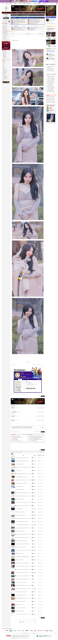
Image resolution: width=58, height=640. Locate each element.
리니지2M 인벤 (4, 37)
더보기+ (26, 434)
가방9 (20, 391)
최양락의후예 (34, 515)
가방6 (18, 391)
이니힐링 (23, 376)
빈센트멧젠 (34, 502)
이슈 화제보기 (42, 17)
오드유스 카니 (19, 604)
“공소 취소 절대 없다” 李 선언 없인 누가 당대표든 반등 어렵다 (24, 614)
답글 (43, 414)
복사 (14, 31)
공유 (32, 364)
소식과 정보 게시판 (5, 30)
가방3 (16, 391)
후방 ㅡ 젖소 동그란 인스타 (20, 582)
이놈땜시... (18, 470)
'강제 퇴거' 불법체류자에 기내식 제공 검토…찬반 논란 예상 (24, 585)
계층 (37, 453)
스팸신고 (39, 364)
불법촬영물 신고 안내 (34, 633)
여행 (3, 67)
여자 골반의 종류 (19, 489)
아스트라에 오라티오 (5, 78)
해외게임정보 (4, 68)
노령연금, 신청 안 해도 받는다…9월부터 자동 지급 (23, 505)
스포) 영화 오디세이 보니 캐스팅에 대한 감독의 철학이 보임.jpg (25, 569)
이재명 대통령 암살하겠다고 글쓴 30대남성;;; (22, 524)
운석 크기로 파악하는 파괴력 (20, 540)
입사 (33, 499)
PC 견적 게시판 (4, 57)
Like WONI (18, 508)
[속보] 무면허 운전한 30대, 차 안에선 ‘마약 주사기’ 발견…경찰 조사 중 (25, 473)
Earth (33, 473)
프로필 (20, 379)
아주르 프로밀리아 (5, 77)
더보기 (24, 376)
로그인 (51, 3)
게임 (30, 453)
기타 (43, 453)
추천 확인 (42, 364)
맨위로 (39, 431)
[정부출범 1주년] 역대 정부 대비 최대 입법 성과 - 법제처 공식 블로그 (25, 598)
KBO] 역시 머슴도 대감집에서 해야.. (21, 457)
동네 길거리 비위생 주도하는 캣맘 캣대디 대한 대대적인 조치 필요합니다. (26, 534)
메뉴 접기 (38, 379)
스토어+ (54, 26)
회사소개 (15, 633)
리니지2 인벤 (6, 14)
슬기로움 (34, 518)
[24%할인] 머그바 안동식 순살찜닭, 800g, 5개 (50, 102)
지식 (32, 453)
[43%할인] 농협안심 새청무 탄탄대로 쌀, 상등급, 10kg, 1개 (50, 99)
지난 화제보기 (37, 17)
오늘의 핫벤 (4, 53)
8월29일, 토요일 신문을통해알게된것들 (22, 556)
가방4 (17, 391)
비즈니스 (18, 633)
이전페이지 (36, 431)
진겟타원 (34, 467)
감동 (40, 453)
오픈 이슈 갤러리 (5, 52)
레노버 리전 (4, 73)
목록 (40, 36)
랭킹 (23, 379)
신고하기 (37, 364)
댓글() (42, 36)
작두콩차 (34, 614)
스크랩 (34, 364)
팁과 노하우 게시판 (5, 26)
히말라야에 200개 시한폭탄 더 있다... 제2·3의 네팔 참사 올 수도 (25, 518)
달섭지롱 (34, 556)
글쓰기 (43, 617)
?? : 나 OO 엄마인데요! (20, 601)
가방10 (21, 391)
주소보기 (12, 31)
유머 (22, 453)
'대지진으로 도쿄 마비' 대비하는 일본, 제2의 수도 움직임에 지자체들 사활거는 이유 (27, 502)
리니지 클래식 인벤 (5, 33)
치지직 (3, 63)
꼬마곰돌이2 (34, 524)
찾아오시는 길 (39, 633)
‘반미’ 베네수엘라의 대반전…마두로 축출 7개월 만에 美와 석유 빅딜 (25, 566)
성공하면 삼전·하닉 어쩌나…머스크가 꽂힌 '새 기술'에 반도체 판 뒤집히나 (26, 550)
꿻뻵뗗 (34, 486)
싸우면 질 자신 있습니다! (20, 515)
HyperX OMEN (4, 72)
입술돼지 (34, 582)
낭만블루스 (34, 483)
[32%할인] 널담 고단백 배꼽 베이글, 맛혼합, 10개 (50, 98)
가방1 (15, 391)
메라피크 (34, 537)
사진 (35, 453)
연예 (19, 453)
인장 (16, 379)
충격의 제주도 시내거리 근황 (20, 483)
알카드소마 (34, 470)
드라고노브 (34, 457)
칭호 (27, 379)
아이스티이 (34, 508)
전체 (12, 453)
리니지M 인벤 (4, 36)
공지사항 (43, 633)
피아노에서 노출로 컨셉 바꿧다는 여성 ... (22, 588)
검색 (9, 21)
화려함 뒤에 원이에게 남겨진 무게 (21, 521)
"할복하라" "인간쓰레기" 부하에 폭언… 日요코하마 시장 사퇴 (24, 572)
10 (33, 619)
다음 (35, 619)
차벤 (3, 64)
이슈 (15, 453)
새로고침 (44, 424)
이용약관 (21, 633)
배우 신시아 (18, 553)
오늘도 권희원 (19, 486)
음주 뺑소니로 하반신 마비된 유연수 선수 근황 (23, 537)
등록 (42, 427)
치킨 (12, 33)
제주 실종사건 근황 (19, 499)
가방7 (19, 391)
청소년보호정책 (29, 633)
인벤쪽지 (21, 376)
